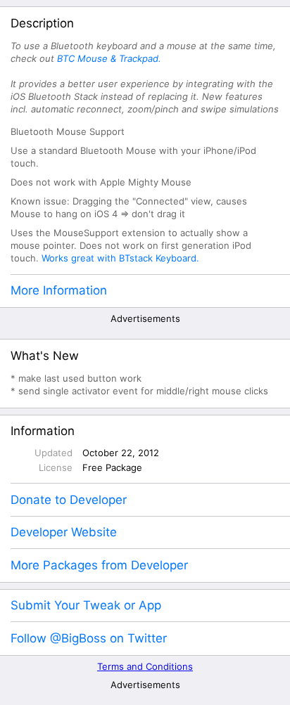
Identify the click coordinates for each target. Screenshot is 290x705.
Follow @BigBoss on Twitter (89, 638)
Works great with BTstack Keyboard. (120, 258)
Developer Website (64, 532)
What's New (45, 356)
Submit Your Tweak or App (86, 605)
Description (42, 23)
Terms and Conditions (145, 666)
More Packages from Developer (99, 565)
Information (43, 431)
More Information (59, 290)
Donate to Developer (69, 500)
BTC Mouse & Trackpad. (109, 58)
